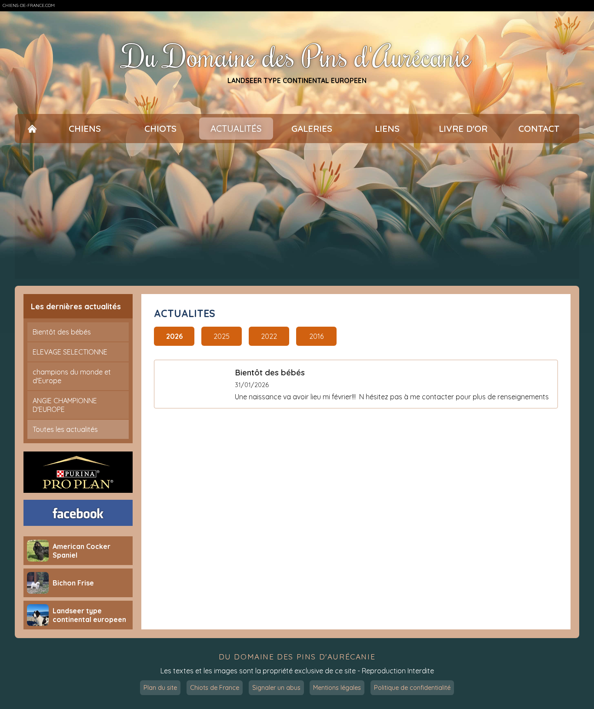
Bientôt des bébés (62, 332)
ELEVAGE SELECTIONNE (70, 352)
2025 (222, 336)
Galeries (311, 128)
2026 (174, 336)
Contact (538, 128)
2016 (316, 336)
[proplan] (78, 472)
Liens (387, 128)
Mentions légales (337, 688)
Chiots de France (214, 688)
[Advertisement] (297, 214)
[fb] (78, 513)
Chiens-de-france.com (29, 5)
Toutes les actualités (65, 429)
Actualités (236, 128)
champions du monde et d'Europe (72, 376)
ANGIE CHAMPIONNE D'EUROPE (65, 405)
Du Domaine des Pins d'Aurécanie (297, 56)
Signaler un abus (276, 688)
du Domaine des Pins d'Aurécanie (297, 656)
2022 (269, 336)
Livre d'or (463, 128)
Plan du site (160, 688)
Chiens (85, 128)
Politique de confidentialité (412, 688)
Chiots (160, 128)
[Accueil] (32, 128)
